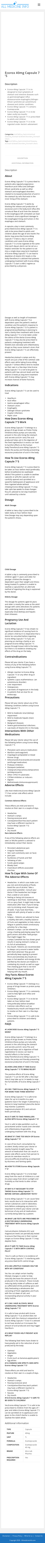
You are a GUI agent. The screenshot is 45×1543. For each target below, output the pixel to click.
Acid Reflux (18, 134)
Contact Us (39, 1536)
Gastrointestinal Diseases (27, 141)
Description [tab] (22, 158)
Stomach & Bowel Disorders (22, 136)
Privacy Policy (17, 1536)
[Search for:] (42, 5)
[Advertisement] (22, 39)
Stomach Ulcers (32, 143)
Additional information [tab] (22, 163)
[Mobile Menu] (39, 5)
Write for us (28, 1536)
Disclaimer (6, 1536)
